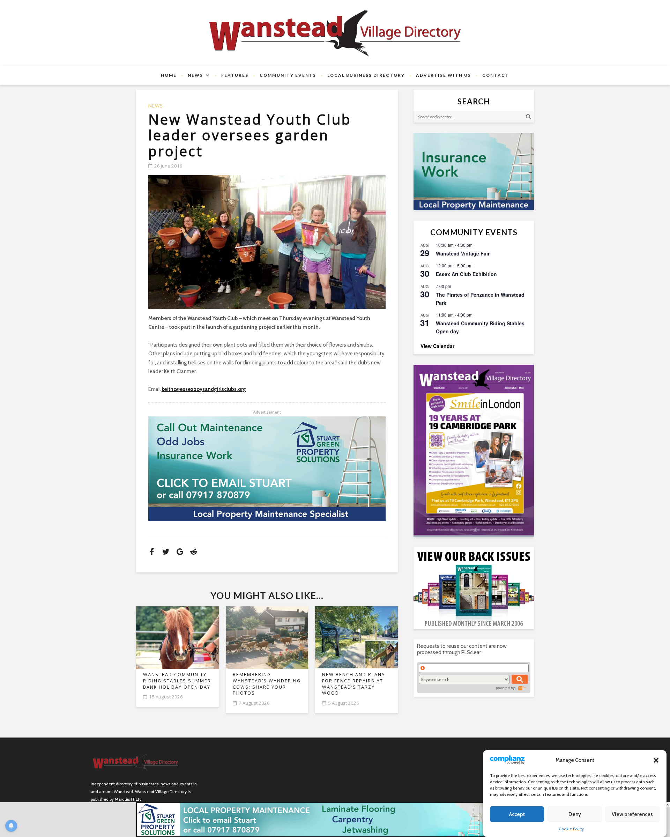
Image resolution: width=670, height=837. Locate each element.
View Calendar (437, 345)
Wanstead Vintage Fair (463, 253)
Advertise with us (443, 75)
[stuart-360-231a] (474, 171)
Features (234, 75)
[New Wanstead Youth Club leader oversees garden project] (267, 242)
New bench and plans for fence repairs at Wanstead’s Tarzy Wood (353, 684)
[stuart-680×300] (267, 468)
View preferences (632, 814)
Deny (574, 814)
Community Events (288, 75)
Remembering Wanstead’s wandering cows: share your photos (267, 684)
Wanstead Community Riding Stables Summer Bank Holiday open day (177, 681)
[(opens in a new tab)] (474, 450)
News (195, 75)
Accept (517, 814)
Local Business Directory (366, 75)
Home (169, 75)
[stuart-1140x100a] (335, 819)
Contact (495, 75)
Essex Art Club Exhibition (466, 274)
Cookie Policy (571, 828)
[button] (656, 760)
